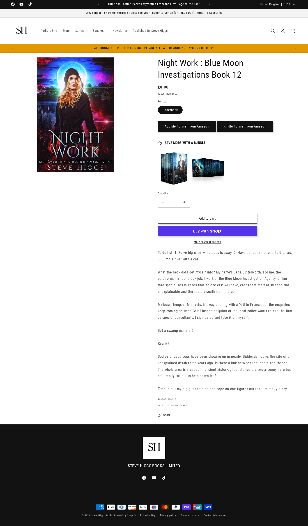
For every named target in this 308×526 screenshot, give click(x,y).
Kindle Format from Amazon (245, 127)
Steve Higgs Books (102, 515)
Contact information (215, 515)
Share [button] (167, 415)
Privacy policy (168, 515)
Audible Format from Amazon (187, 127)
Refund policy (148, 515)
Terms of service (190, 515)
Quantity (163, 193)
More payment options (207, 242)
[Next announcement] (209, 4)
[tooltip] (174, 168)
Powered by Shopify (125, 515)
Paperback (170, 110)
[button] (81, 30)
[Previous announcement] (98, 4)
